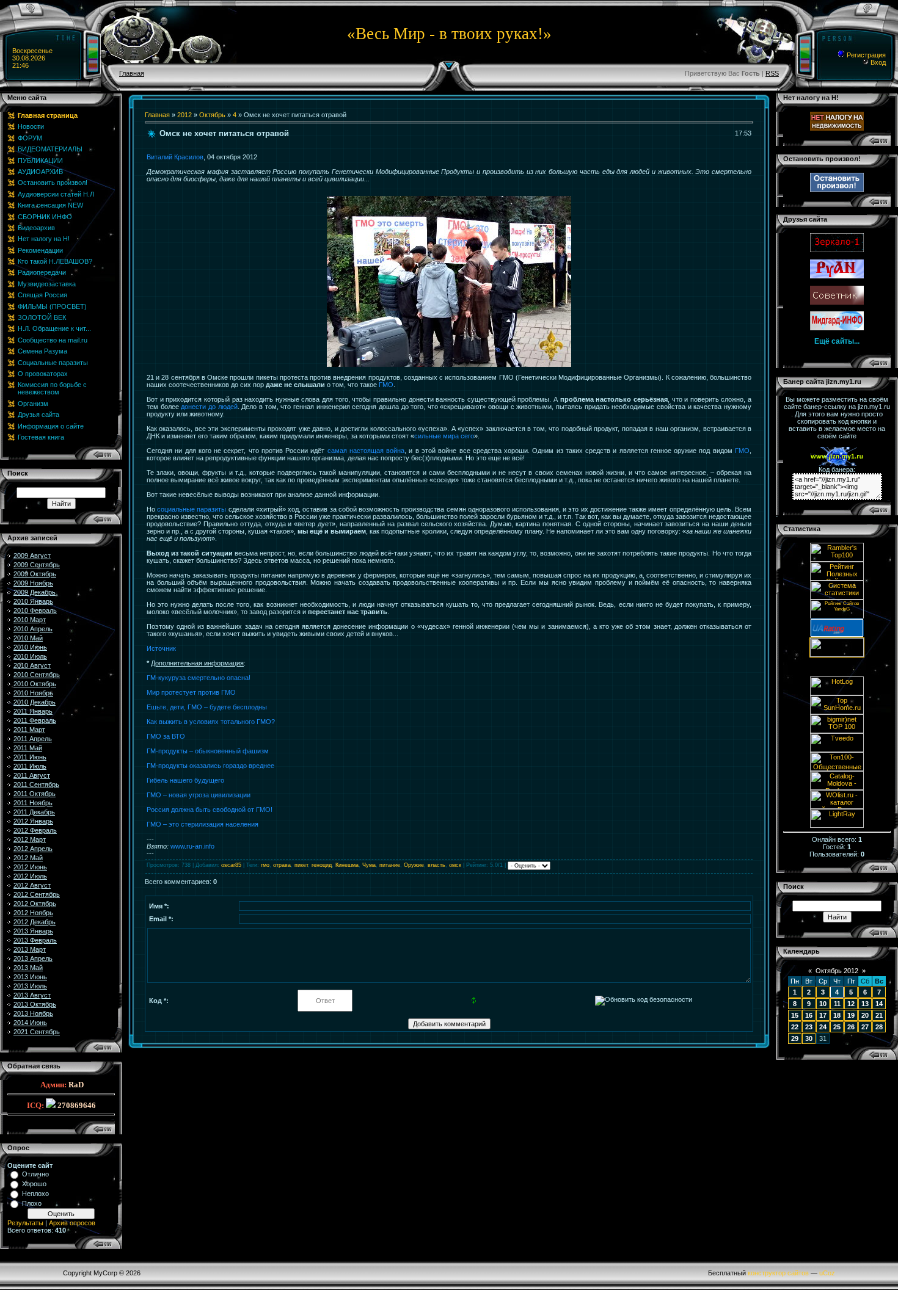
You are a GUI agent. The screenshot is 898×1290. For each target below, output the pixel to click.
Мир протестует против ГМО (191, 692)
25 (837, 1027)
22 (794, 1027)
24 (823, 1027)
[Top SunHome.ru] (837, 712)
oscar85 (231, 865)
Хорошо (34, 1183)
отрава (282, 865)
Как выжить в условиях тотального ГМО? (211, 721)
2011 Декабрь (34, 812)
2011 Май (27, 748)
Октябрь (212, 114)
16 (808, 1015)
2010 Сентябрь (36, 674)
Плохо (32, 1203)
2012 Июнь (30, 867)
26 (851, 1027)
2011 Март (29, 729)
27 (865, 1027)
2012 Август (32, 885)
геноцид (322, 865)
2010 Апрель (33, 628)
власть (436, 865)
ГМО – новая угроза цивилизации (198, 795)
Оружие (414, 865)
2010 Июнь (30, 647)
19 (851, 1015)
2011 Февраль (34, 720)
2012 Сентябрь (36, 894)
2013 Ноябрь (33, 1013)
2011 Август (31, 775)
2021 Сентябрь (36, 1031)
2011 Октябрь (34, 793)
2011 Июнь (29, 757)
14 (879, 1003)
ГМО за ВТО (166, 736)
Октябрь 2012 (837, 970)
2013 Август (32, 995)
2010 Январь (33, 601)
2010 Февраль (35, 610)
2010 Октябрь (34, 683)
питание (389, 865)
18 (837, 1015)
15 (794, 1015)
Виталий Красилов (175, 157)
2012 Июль (30, 876)
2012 (184, 114)
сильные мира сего (444, 436)
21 (879, 1015)
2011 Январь (33, 711)
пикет (301, 865)
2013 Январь (33, 931)
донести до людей (209, 406)
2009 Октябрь (34, 574)
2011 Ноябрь (33, 802)
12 (851, 1003)
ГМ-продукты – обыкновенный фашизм (208, 751)
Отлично (35, 1174)
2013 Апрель (33, 958)
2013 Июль (30, 986)
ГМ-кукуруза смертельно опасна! (198, 677)
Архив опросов (72, 1223)
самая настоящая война (366, 450)
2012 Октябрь (34, 903)
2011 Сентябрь (36, 784)
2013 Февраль (35, 940)
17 (823, 1015)
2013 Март (29, 949)
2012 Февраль (35, 830)
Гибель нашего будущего (185, 780)
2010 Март (29, 619)
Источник (161, 648)
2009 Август (32, 555)
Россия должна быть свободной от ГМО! (209, 809)
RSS (772, 73)
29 (794, 1038)
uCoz (827, 1273)
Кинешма (347, 865)
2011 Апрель (32, 738)
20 (865, 1015)
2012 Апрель (33, 848)
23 (808, 1027)
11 (837, 1003)
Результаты (25, 1223)
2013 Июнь (30, 976)
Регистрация (865, 55)
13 (865, 1003)
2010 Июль (30, 656)
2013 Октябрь (34, 1004)
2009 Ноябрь (33, 583)
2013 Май (28, 967)
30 (808, 1038)
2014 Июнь (30, 1022)
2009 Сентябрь (36, 564)
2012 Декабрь (34, 922)
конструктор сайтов (778, 1273)
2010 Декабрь (34, 702)
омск (455, 865)
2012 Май (28, 857)
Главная (131, 73)
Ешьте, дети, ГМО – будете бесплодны (207, 707)
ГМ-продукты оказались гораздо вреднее (210, 765)
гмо (265, 865)
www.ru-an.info (192, 846)
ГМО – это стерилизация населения (202, 824)
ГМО (386, 384)
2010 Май (28, 638)
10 (823, 1003)
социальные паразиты (191, 509)
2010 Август (32, 665)
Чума (369, 865)
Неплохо (35, 1193)
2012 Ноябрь (33, 912)
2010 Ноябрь (33, 693)
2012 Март (29, 839)
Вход (877, 62)
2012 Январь (33, 821)
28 (879, 1027)
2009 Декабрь (34, 592)
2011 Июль (29, 766)
